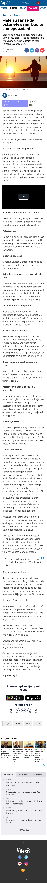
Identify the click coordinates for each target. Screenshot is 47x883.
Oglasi (27, 3)
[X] (17, 710)
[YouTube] (23, 710)
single (7, 723)
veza (28, 723)
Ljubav (18, 723)
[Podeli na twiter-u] (32, 50)
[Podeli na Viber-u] (37, 50)
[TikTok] (36, 710)
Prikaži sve (23, 829)
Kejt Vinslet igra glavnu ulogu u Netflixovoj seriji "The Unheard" (24, 802)
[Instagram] (29, 710)
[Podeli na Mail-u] (42, 50)
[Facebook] (11, 710)
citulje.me (17, 3)
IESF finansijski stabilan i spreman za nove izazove (24, 811)
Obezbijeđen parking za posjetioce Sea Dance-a (23, 793)
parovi (37, 723)
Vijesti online (12, 95)
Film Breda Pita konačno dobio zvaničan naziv (23, 821)
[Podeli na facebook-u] (26, 50)
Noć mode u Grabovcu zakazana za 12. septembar (22, 783)
